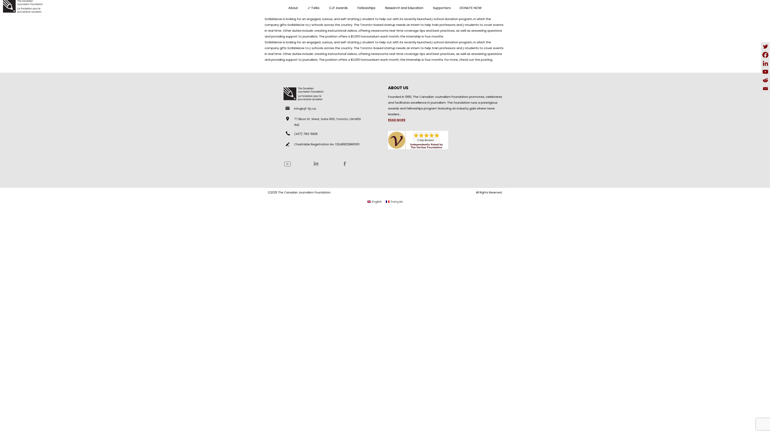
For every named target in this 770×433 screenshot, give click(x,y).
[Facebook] (765, 55)
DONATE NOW (471, 8)
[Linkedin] (765, 63)
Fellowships (366, 8)
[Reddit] (765, 80)
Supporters (442, 8)
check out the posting (475, 60)
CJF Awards (338, 8)
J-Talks (313, 8)
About (293, 8)
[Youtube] (765, 72)
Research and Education (404, 8)
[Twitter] (765, 46)
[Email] (765, 88)
